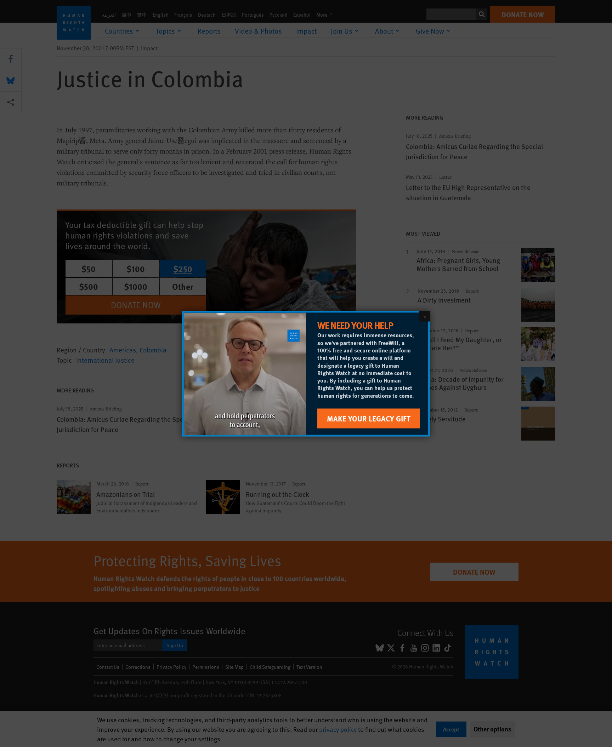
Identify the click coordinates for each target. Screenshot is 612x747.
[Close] (424, 316)
